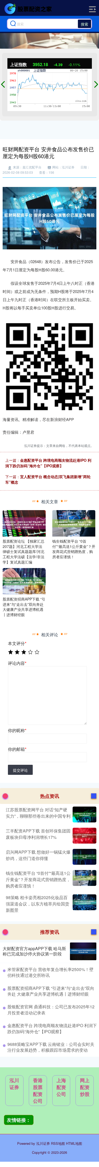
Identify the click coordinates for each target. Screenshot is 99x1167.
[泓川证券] (29, 8)
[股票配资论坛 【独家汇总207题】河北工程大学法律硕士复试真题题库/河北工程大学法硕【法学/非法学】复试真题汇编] (24, 522)
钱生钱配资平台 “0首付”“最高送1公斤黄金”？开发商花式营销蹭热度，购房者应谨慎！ (38, 879)
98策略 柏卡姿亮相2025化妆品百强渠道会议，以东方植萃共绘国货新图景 (37, 903)
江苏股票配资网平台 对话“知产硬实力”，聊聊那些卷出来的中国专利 (38, 813)
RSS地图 (58, 1143)
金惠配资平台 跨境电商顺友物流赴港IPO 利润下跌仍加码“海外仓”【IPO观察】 (48, 462)
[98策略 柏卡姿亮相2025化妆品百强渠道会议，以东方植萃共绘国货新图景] (83, 903)
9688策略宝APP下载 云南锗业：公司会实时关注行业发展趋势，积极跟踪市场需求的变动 (50, 1047)
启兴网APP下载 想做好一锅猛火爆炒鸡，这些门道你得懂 (38, 855)
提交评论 (20, 770)
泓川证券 (14, 1084)
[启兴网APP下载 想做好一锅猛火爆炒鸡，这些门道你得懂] (83, 857)
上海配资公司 (61, 1087)
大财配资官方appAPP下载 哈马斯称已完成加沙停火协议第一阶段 (34, 951)
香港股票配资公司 (38, 1090)
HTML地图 (74, 1143)
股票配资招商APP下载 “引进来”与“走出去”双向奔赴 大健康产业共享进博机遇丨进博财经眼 (50, 991)
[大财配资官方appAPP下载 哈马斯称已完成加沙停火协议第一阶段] (83, 951)
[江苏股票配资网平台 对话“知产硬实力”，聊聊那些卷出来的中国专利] (83, 814)
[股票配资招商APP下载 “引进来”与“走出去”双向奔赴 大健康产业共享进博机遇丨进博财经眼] (24, 580)
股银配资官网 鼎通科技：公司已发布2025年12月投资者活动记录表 (51, 1009)
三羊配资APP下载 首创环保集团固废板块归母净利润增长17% (38, 834)
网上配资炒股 (84, 1087)
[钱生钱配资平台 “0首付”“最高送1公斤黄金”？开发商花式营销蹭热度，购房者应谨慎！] (73, 522)
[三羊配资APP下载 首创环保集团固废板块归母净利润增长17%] (83, 836)
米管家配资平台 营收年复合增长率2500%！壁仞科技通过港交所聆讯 (50, 972)
